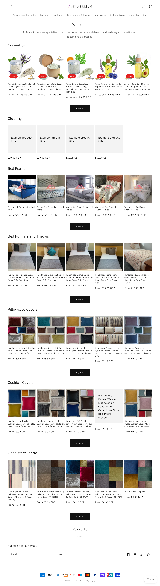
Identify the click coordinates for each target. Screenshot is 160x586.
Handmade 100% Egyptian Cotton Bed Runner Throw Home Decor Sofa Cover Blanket (136, 279)
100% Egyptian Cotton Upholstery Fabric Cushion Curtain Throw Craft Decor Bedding (20, 495)
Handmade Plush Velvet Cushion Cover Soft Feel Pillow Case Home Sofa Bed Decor (22, 424)
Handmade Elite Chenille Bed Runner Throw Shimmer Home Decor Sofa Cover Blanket (51, 277)
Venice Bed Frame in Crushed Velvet (79, 208)
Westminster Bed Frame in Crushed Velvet (136, 208)
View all (80, 108)
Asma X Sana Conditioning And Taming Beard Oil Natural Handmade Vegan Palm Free (138, 87)
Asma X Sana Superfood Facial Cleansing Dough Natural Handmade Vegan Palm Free (78, 88)
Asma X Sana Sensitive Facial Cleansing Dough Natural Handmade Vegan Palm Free (21, 87)
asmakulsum (75, 581)
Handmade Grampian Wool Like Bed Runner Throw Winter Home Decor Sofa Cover (80, 277)
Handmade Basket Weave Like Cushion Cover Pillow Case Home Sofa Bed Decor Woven (108, 406)
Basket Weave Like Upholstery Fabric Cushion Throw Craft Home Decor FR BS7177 (50, 494)
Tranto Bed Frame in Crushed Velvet (21, 208)
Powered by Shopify (87, 581)
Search (80, 536)
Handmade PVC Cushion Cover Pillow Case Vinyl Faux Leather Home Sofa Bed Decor (80, 424)
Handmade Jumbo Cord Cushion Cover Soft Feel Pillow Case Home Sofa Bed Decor (51, 424)
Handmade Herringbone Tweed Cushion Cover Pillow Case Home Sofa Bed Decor (137, 424)
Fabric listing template (134, 491)
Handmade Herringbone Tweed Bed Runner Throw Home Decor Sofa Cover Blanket (107, 279)
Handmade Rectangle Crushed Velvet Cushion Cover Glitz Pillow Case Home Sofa (22, 351)
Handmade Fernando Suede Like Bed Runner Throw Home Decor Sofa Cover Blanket (21, 277)
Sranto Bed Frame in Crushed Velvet (50, 208)
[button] (11, 6)
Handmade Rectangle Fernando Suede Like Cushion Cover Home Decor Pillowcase (138, 351)
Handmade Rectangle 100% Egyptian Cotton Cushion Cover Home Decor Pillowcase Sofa (108, 352)
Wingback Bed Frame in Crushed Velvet (106, 208)
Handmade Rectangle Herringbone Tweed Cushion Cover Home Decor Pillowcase (79, 351)
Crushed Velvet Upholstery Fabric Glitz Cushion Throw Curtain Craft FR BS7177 (78, 494)
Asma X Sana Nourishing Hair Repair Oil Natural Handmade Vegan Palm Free (108, 87)
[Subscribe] (60, 554)
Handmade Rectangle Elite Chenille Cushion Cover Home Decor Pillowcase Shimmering (50, 351)
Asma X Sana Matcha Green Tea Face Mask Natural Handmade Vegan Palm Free (50, 87)
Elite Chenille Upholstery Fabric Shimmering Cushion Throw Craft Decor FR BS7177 (108, 494)
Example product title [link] (21, 139)
